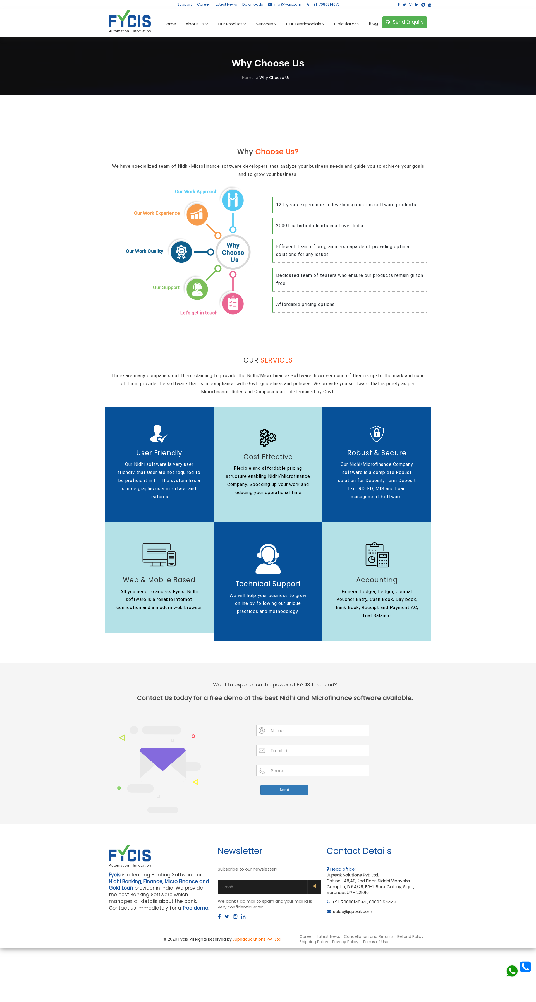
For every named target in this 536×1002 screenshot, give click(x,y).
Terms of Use (375, 942)
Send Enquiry (407, 22)
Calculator (345, 24)
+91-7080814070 (325, 4)
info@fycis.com (287, 4)
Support (184, 4)
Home (170, 24)
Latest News (226, 4)
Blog (373, 23)
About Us (195, 24)
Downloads (252, 4)
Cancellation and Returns (368, 936)
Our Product (230, 24)
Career (203, 4)
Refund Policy (410, 936)
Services (264, 24)
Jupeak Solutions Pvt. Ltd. (257, 939)
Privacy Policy (345, 942)
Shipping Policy (314, 942)
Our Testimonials (303, 24)
